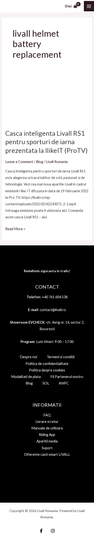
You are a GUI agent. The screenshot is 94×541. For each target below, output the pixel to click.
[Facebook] (41, 531)
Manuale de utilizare (47, 428)
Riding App (47, 435)
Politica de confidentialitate (47, 364)
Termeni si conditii (60, 357)
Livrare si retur (47, 422)
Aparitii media (47, 441)
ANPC (64, 383)
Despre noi (28, 357)
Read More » (15, 228)
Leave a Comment (19, 162)
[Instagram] (53, 531)
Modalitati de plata (26, 377)
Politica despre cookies (47, 370)
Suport (47, 448)
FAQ (47, 415)
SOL (45, 383)
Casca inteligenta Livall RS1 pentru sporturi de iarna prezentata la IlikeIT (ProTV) (46, 141)
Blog (39, 162)
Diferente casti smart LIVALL (47, 454)
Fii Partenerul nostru (66, 377)
